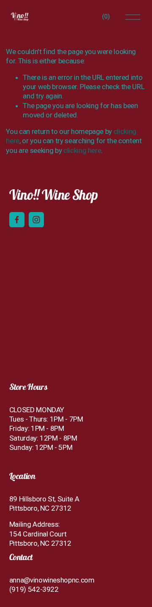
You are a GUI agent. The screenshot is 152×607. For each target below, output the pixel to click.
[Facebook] (16, 219)
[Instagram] (36, 219)
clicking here (82, 150)
